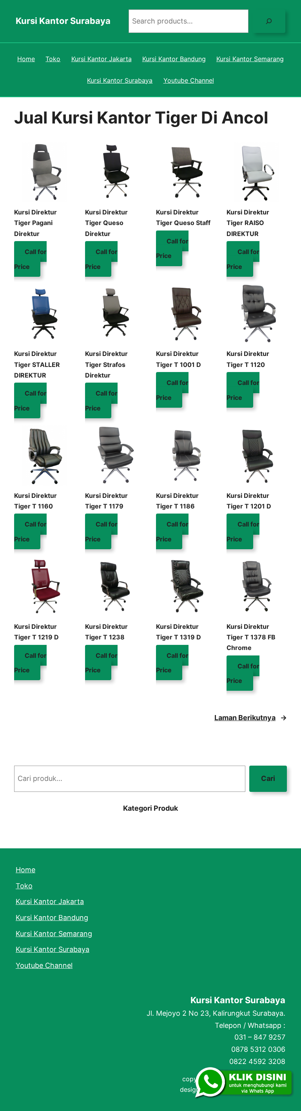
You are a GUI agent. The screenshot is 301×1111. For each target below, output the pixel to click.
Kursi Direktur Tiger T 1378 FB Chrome (251, 637)
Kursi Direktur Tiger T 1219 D (36, 632)
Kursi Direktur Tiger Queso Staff (183, 217)
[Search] (268, 21)
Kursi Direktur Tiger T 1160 (35, 501)
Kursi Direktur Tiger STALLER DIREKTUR (37, 364)
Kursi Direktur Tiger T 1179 (106, 501)
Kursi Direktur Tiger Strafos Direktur (106, 364)
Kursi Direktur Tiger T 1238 (106, 632)
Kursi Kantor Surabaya (63, 21)
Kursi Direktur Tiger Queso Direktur (106, 222)
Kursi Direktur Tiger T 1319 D (178, 632)
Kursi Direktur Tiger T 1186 (177, 501)
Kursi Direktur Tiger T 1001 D (178, 359)
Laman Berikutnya (250, 717)
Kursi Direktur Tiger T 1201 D (249, 501)
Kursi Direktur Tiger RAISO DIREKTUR (248, 222)
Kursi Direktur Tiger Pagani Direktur (35, 222)
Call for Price (30, 259)
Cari (268, 778)
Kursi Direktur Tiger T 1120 (248, 359)
